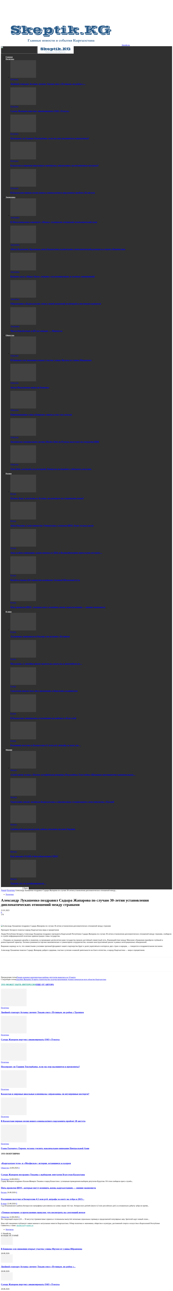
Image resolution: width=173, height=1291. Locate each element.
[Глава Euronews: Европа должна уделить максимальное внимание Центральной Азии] (14, 1142)
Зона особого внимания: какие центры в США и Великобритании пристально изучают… (56, 552)
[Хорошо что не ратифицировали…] (23, 877)
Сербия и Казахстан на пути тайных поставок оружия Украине (42, 829)
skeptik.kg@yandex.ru (24, 1225)
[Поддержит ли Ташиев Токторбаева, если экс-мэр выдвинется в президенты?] (23, 132)
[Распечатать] (114, 918)
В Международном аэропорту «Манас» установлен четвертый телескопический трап (53, 222)
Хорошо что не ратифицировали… (28, 883)
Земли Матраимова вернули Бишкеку (29, 387)
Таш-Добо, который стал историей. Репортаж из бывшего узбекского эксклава (50, 469)
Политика (10, 59)
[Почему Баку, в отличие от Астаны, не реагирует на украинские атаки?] (23, 492)
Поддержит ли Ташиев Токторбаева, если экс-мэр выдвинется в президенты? (49, 138)
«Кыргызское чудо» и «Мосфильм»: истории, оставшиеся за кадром (36, 1163)
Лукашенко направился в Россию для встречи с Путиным (40, 636)
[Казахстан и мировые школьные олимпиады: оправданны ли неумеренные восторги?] (23, 159)
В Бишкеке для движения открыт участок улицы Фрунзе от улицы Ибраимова (51, 360)
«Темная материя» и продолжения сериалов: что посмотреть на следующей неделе (43, 1212)
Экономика (10, 197)
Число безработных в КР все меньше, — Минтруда (36, 331)
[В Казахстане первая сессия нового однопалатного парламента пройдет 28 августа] (23, 186)
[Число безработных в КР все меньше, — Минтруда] (23, 324)
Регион (9, 474)
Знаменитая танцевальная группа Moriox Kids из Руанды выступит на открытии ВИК (54, 441)
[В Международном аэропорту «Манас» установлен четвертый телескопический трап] (23, 215)
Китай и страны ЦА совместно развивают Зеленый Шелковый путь (45, 580)
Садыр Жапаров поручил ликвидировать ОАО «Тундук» (39, 111)
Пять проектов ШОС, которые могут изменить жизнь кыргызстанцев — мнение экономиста (57, 607)
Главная (9, 57)
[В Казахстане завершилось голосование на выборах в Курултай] (23, 711)
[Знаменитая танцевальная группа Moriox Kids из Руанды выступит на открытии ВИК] (23, 435)
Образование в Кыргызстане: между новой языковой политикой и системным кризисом (55, 303)
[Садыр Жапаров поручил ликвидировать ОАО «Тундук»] (23, 104)
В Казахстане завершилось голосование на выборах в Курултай (43, 718)
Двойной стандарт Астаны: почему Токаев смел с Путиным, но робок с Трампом (42, 1012)
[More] (123, 918)
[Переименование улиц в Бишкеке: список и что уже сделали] (23, 408)
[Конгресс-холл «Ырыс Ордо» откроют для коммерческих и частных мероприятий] (23, 270)
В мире (9, 612)
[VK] (13, 918)
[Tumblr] (64, 918)
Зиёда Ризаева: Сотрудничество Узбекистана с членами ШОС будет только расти (51, 525)
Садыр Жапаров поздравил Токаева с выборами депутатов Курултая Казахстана (43, 1174)
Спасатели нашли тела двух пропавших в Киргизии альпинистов (44, 691)
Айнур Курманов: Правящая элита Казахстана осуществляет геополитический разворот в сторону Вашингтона (67, 249)
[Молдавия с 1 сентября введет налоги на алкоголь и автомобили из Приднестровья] (23, 657)
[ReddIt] (55, 918)
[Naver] (97, 918)
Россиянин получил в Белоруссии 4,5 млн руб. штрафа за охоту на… (45, 745)
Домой (3, 890)
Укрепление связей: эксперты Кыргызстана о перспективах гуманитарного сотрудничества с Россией (62, 802)
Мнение (9, 750)
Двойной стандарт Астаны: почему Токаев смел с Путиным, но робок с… (47, 84)
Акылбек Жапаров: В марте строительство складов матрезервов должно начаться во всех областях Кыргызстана (61, 979)
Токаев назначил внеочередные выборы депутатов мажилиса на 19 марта (46, 977)
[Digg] (89, 918)
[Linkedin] (47, 918)
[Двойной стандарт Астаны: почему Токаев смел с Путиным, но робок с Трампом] (23, 77)
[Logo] (19, 53)
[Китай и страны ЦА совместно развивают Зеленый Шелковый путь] (23, 573)
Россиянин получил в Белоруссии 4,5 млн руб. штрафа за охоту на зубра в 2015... (42, 1199)
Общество (10, 335)
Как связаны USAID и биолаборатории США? (34, 856)
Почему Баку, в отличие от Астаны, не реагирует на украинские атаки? (47, 498)
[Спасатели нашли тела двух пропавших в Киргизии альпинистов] (23, 684)
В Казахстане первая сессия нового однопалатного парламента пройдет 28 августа (52, 192)
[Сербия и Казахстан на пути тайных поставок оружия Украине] (23, 822)
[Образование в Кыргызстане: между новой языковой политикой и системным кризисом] (23, 297)
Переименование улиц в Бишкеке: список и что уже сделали (41, 414)
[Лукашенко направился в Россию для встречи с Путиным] (23, 630)
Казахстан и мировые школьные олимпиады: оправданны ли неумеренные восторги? (54, 165)
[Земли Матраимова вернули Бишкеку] (23, 381)
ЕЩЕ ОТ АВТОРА (45, 984)
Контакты (10, 1229)
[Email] (105, 918)
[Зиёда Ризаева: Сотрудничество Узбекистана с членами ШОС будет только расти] (23, 519)
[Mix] (80, 918)
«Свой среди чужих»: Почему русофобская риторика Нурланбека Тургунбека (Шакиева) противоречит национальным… (72, 774)
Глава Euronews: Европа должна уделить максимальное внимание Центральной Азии (45, 1148)
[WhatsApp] (38, 918)
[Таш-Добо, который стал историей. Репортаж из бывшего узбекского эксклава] (23, 462)
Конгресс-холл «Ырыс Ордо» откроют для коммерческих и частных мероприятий (52, 276)
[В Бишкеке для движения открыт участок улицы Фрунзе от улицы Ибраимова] (23, 353)
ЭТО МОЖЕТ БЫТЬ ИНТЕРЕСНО (18, 984)
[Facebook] (5, 918)
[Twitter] (21, 918)
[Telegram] (72, 918)
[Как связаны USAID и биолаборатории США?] (23, 850)
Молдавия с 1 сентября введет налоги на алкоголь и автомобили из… (46, 663)
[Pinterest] (30, 918)
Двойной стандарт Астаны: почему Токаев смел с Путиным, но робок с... (38, 1266)
